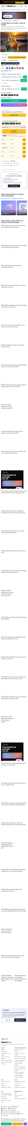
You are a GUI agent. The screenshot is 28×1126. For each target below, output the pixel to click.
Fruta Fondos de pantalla (20, 1058)
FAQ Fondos (3, 1096)
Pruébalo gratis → (20, 2)
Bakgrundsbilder (13, 1108)
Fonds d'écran (6, 1113)
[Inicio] (1, 20)
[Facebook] (7, 68)
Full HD (7, 123)
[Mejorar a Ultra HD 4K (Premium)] (24, 147)
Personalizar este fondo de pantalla (15, 104)
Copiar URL (24, 88)
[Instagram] (17, 68)
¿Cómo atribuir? (4, 83)
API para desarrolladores (20, 1098)
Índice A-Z (3, 1049)
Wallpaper (5, 1108)
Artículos (3, 1063)
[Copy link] (23, 68)
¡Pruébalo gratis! (14, 115)
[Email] (20, 68)
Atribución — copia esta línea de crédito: (10, 74)
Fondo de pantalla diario (6, 1062)
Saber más (8, 1020)
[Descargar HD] (24, 139)
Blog (16, 1093)
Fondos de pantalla (7, 20)
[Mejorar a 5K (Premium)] (24, 151)
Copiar (25, 76)
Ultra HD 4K (12, 123)
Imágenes (3, 1085)
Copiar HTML (23, 80)
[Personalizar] (25, 1124)
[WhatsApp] (15, 68)
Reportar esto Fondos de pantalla (8, 169)
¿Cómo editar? (16, 165)
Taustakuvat (5, 1115)
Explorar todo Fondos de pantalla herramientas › (12, 198)
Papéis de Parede (6, 1110)
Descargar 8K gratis (18, 1123)
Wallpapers (16, 1106)
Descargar (14, 131)
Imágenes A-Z (18, 1085)
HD (3, 123)
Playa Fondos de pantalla (20, 1056)
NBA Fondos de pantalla (20, 1067)
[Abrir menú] (25, 6)
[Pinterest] (12, 68)
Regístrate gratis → (20, 1020)
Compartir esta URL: (6, 86)
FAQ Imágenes (4, 1098)
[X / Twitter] (10, 68)
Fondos (2, 1083)
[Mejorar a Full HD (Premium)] (24, 143)
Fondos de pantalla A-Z (20, 1081)
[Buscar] (21, 6)
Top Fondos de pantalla (6, 1060)
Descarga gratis (15, 100)
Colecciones (3, 1051)
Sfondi (14, 1110)
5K (16, 123)
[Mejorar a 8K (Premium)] (24, 156)
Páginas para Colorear (6, 1087)
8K (19, 123)
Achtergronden (17, 1112)
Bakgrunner (20, 1113)
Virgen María (15, 20)
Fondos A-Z (17, 1083)
